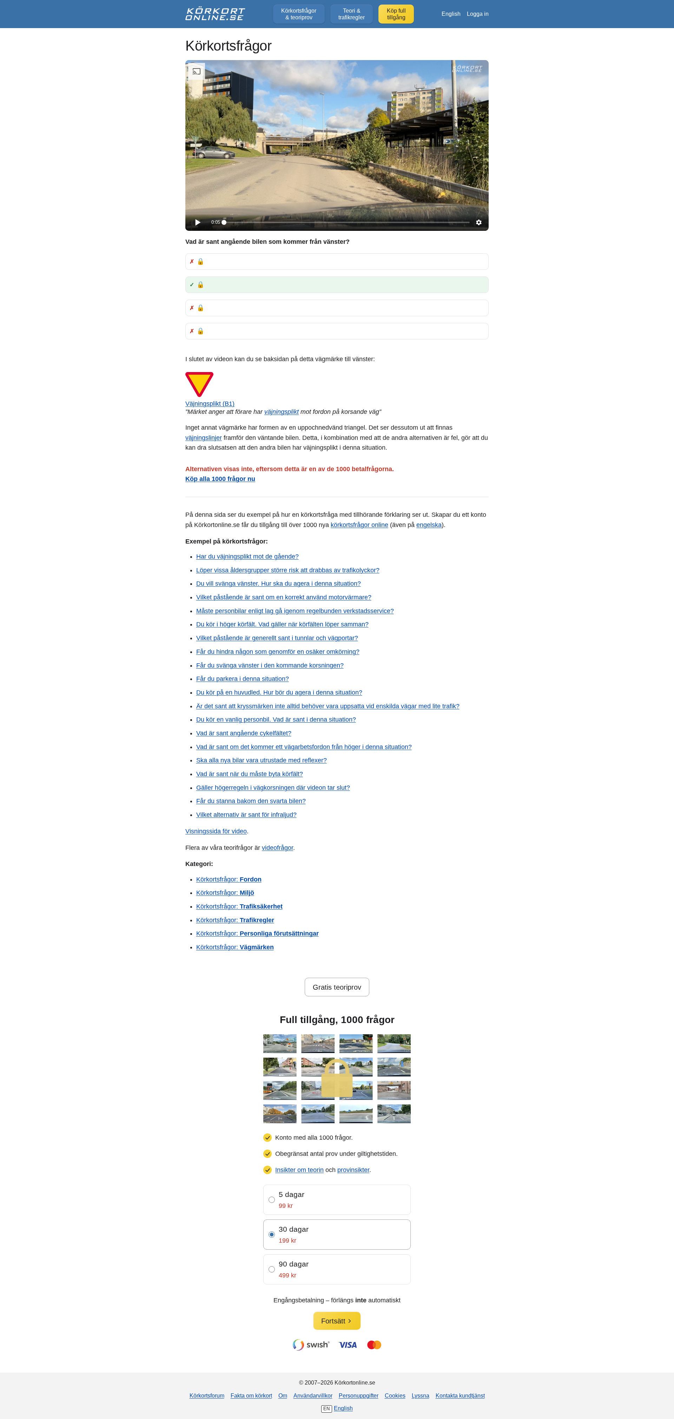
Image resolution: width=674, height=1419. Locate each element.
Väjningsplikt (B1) (209, 403)
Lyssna (420, 1395)
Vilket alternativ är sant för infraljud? (246, 814)
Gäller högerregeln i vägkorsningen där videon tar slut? (273, 787)
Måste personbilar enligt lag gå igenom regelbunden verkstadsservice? (295, 610)
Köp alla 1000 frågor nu (220, 478)
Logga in (478, 14)
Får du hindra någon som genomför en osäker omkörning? (277, 651)
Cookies (395, 1395)
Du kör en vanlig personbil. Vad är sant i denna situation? (276, 719)
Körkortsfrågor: (229, 879)
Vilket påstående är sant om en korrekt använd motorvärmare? (283, 597)
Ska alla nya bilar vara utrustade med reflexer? (261, 760)
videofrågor (277, 847)
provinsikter (353, 1169)
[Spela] (197, 222)
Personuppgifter (358, 1395)
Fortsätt (333, 1321)
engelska (429, 524)
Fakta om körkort (251, 1395)
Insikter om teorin (299, 1169)
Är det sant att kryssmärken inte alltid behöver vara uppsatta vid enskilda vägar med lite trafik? (328, 706)
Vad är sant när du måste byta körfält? (249, 773)
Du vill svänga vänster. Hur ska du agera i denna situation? (278, 583)
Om (282, 1395)
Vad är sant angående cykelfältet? (243, 733)
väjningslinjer (203, 437)
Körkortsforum (207, 1395)
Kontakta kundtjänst (460, 1395)
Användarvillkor (312, 1395)
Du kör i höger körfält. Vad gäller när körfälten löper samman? (282, 624)
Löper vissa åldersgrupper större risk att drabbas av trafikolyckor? (287, 570)
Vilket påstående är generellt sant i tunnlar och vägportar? (277, 638)
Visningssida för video (216, 831)
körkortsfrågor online (359, 524)
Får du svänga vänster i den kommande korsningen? (270, 665)
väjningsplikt (281, 411)
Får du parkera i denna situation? (242, 678)
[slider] (347, 222)
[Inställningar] (479, 222)
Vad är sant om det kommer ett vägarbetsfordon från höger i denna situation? (304, 746)
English (451, 14)
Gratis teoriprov (337, 987)
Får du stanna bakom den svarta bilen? (251, 801)
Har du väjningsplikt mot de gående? (247, 556)
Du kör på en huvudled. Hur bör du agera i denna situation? (279, 692)
